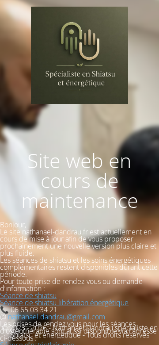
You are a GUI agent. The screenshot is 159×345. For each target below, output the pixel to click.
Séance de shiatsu (28, 295)
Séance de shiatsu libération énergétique (64, 302)
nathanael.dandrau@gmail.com (56, 317)
